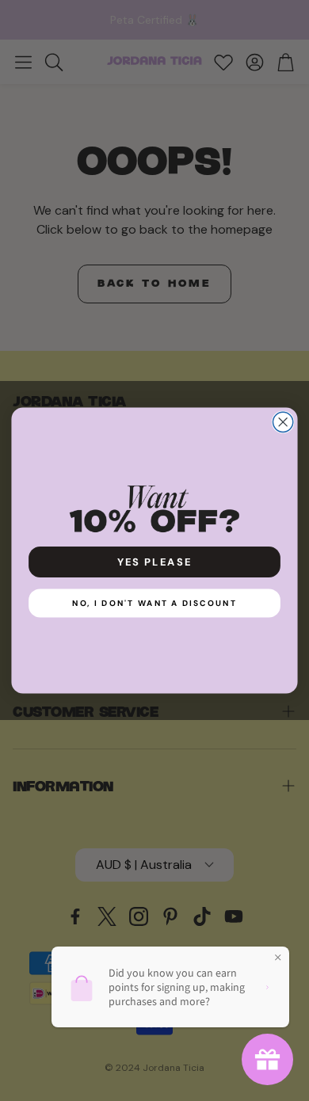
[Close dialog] (283, 422)
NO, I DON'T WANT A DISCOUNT (154, 603)
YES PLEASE (155, 562)
